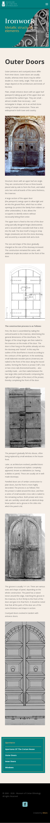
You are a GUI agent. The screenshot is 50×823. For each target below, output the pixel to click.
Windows (9, 767)
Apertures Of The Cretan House (20, 749)
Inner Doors (10, 761)
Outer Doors (11, 755)
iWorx (45, 813)
